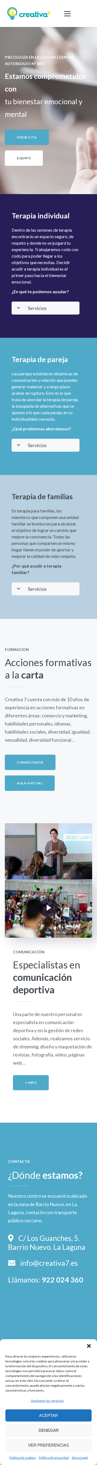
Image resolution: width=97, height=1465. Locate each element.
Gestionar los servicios (47, 1401)
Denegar (49, 1430)
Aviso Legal (80, 1458)
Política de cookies (22, 1458)
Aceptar (48, 1415)
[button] (89, 1346)
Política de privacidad (54, 1458)
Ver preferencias (48, 1445)
